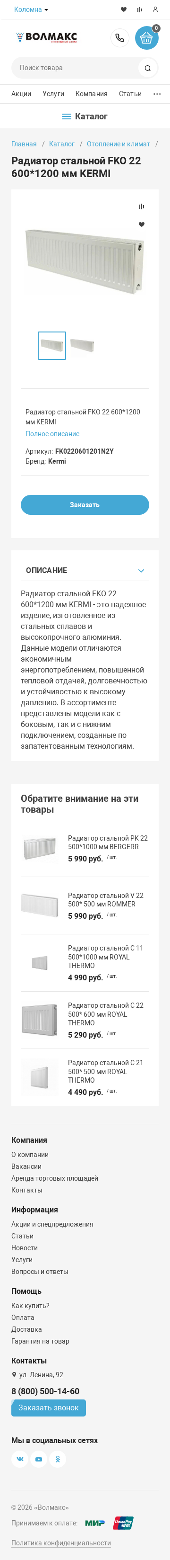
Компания (92, 94)
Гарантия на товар (40, 1341)
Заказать (85, 505)
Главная (24, 144)
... (157, 91)
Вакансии (26, 1166)
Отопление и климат (118, 144)
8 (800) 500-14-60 (119, 37)
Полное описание (52, 434)
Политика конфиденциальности (61, 1543)
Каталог (62, 144)
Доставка (26, 1329)
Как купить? (30, 1305)
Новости (24, 1248)
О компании (30, 1154)
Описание (46, 570)
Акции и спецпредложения (52, 1224)
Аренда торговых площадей (54, 1178)
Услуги (53, 94)
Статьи (130, 94)
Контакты (26, 1190)
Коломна (28, 9)
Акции (21, 94)
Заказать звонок (48, 1407)
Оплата (22, 1317)
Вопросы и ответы (39, 1271)
